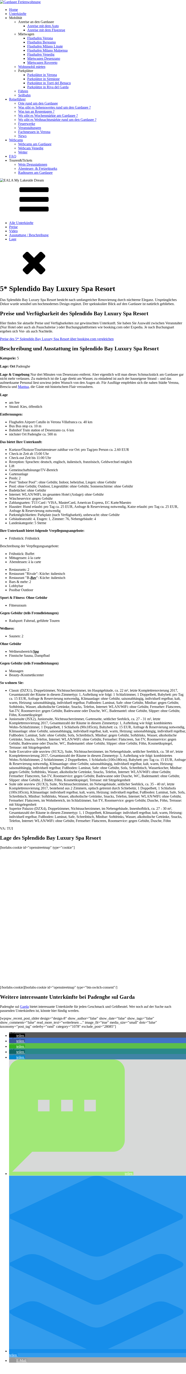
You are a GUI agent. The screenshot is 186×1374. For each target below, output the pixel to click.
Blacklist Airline (44, 1368)
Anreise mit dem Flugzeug (46, 30)
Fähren (23, 91)
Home (13, 10)
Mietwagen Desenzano (43, 58)
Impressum (95, 1368)
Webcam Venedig (30, 148)
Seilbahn (24, 95)
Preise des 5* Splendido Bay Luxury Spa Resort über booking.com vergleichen (57, 339)
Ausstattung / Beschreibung (29, 235)
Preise (13, 227)
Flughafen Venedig (40, 54)
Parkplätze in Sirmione (43, 79)
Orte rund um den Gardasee (38, 103)
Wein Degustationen (32, 164)
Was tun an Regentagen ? (36, 111)
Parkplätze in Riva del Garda (48, 87)
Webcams (16, 140)
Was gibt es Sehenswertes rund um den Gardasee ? (54, 107)
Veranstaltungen (29, 128)
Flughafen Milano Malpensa (47, 50)
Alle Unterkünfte (21, 223)
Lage (12, 239)
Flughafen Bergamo (41, 42)
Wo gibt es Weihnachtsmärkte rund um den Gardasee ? (57, 120)
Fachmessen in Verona (34, 132)
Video (13, 231)
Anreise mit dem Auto (43, 26)
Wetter (22, 152)
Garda (24, 1006)
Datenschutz (77, 1368)
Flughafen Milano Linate (45, 46)
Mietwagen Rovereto (42, 63)
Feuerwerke (26, 124)
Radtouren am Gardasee (35, 172)
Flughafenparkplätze (15, 1368)
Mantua (23, 387)
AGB (61, 1368)
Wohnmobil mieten (31, 67)
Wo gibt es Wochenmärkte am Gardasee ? (48, 115)
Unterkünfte (17, 14)
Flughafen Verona (40, 38)
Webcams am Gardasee (34, 144)
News (22, 136)
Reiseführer (17, 99)
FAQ (12, 156)
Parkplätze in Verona (42, 75)
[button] (17, 1035)
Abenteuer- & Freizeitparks (37, 168)
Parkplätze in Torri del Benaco (49, 83)
